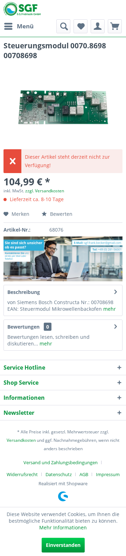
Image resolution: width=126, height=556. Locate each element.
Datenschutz (59, 474)
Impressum (108, 474)
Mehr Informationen (63, 527)
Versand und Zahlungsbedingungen (60, 462)
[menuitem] (18, 26)
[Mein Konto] (98, 26)
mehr (109, 309)
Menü (25, 26)
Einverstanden (63, 545)
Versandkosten (21, 440)
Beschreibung (23, 292)
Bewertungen (23, 326)
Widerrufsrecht (22, 474)
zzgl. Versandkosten (44, 191)
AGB (83, 474)
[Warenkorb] (115, 26)
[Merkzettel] (81, 26)
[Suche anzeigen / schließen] (63, 26)
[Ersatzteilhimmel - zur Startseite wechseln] (22, 10)
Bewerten (60, 214)
